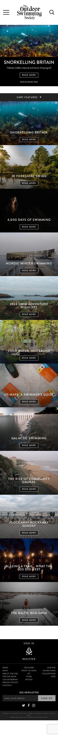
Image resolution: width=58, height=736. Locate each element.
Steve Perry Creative (42, 717)
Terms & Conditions (28, 713)
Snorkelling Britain (29, 132)
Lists (53, 676)
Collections (49, 673)
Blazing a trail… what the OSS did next (29, 568)
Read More (29, 75)
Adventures (49, 670)
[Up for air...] (29, 651)
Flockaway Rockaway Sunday (29, 524)
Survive (51, 667)
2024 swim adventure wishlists (29, 306)
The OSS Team (9, 676)
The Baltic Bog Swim (29, 613)
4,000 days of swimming (29, 220)
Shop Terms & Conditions (42, 713)
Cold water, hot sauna (29, 351)
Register (29, 659)
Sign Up (46, 698)
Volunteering (10, 679)
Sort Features (27, 97)
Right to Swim (29, 670)
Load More (29, 630)
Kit (29, 673)
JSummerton (23, 717)
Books (29, 679)
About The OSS (10, 673)
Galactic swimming (29, 438)
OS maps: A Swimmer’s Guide (29, 394)
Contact (7, 685)
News (5, 667)
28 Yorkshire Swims (29, 176)
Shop (5, 670)
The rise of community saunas (29, 480)
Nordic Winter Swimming (29, 263)
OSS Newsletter (29, 692)
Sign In (29, 643)
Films (29, 676)
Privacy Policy (10, 682)
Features (29, 667)
